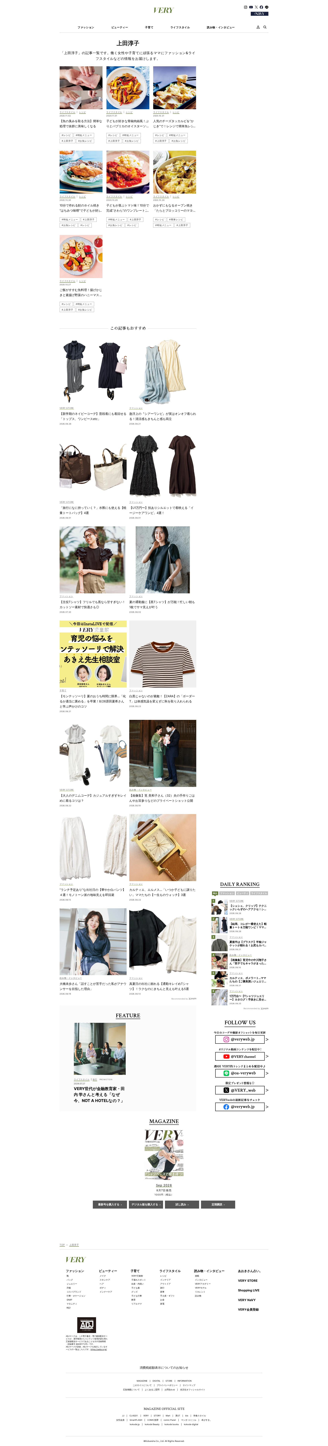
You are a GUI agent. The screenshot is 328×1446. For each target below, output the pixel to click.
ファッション (86, 27)
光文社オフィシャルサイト (192, 1390)
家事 (162, 1291)
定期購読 (217, 1204)
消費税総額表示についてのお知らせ (164, 1367)
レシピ (163, 1275)
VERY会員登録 (248, 1309)
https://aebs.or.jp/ (99, 1349)
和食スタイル (199, 1416)
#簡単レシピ (176, 219)
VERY (146, 1416)
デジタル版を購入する (145, 1204)
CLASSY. (133, 1416)
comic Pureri (170, 1420)
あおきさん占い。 (250, 1271)
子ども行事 (136, 1295)
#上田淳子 (67, 140)
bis (186, 1416)
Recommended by (179, 999)
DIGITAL (156, 1381)
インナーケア (106, 1291)
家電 (162, 1303)
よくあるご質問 (152, 1390)
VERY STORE (248, 1280)
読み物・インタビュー (221, 27)
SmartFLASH (136, 1420)
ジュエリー (72, 1283)
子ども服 (135, 1287)
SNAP (69, 1299)
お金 (162, 1299)
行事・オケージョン (76, 1295)
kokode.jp (135, 1424)
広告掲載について (131, 1390)
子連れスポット (138, 1279)
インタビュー (201, 1279)
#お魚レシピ (85, 140)
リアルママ (136, 1303)
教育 (133, 1299)
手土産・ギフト (167, 1295)
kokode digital (191, 1424)
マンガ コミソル (188, 1420)
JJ (123, 1416)
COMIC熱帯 (152, 1420)
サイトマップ (189, 1385)
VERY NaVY (247, 1300)
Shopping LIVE (248, 1290)
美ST (177, 1416)
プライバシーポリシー (167, 1385)
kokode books (172, 1424)
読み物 (198, 1295)
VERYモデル (201, 1287)
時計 (69, 1307)
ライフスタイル (180, 27)
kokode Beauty (152, 1424)
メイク (103, 1275)
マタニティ (72, 1303)
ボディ (103, 1287)
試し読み (181, 1204)
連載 (197, 1275)
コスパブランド (74, 1291)
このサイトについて (142, 1385)
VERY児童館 (137, 1275)
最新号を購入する (108, 1204)
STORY (157, 1416)
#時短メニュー (84, 135)
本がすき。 (206, 1420)
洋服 (69, 1287)
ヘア (102, 1283)
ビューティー (119, 27)
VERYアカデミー (203, 1283)
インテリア (165, 1279)
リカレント (200, 1291)
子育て (149, 27)
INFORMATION (184, 1381)
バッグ (70, 1279)
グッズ (134, 1291)
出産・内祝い (137, 1283)
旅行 (162, 1287)
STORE (169, 1381)
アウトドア (165, 1283)
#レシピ (66, 135)
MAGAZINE (142, 1381)
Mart (168, 1416)
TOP (62, 1244)
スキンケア (105, 1279)
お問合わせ (170, 1390)
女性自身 (120, 1420)
